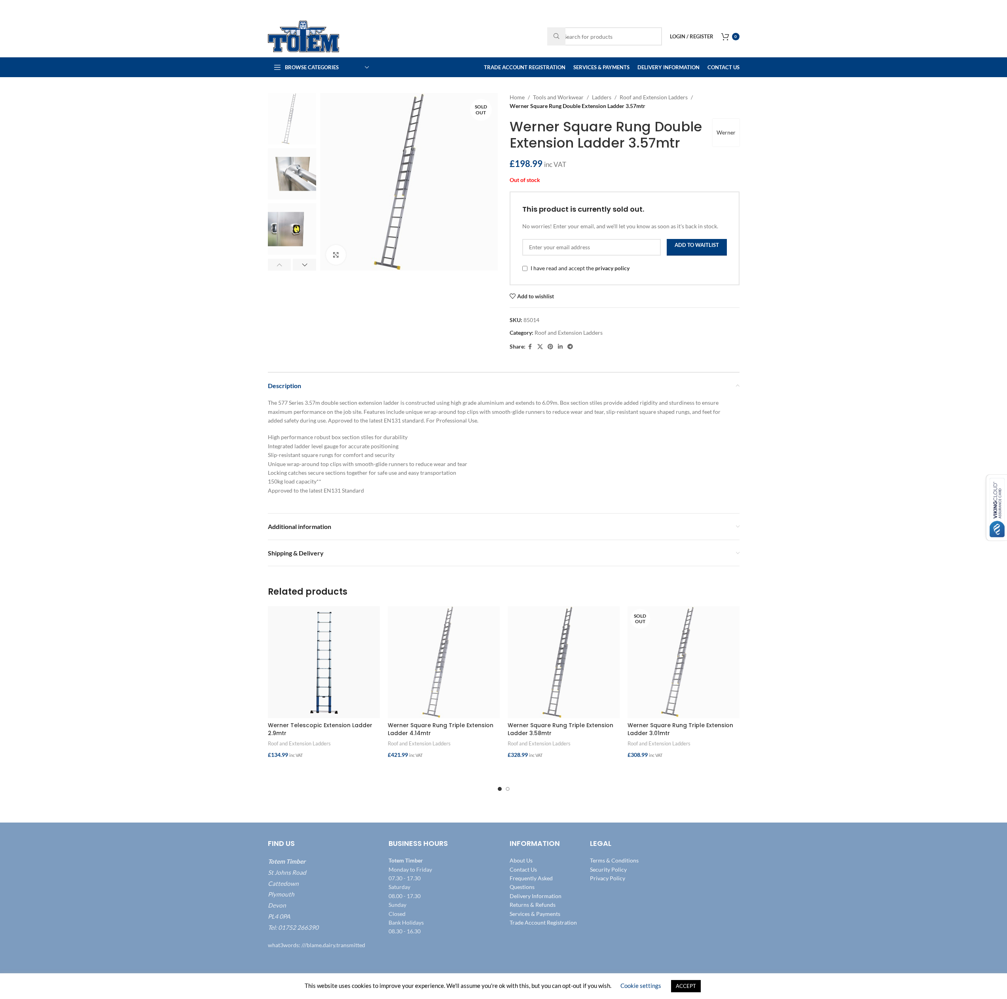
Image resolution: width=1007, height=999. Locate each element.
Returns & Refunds (533, 904)
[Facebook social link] (530, 346)
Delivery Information (535, 896)
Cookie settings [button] (640, 985)
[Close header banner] (997, 8)
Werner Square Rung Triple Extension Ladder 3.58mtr (560, 729)
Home (517, 97)
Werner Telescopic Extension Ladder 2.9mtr (320, 729)
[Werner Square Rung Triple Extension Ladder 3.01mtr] (684, 662)
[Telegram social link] (570, 346)
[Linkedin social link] (560, 346)
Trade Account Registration (543, 922)
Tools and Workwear (558, 97)
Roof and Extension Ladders (654, 97)
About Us (521, 860)
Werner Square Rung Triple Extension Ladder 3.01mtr (680, 729)
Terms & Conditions (614, 860)
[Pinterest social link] (550, 346)
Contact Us (523, 869)
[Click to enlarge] (336, 255)
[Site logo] (303, 35)
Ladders (601, 97)
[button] (279, 265)
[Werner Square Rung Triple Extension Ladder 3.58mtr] (564, 662)
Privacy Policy (607, 878)
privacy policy (612, 268)
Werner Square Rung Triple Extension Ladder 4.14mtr (440, 729)
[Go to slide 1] (500, 789)
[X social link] (540, 346)
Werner (726, 132)
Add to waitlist (697, 245)
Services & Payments (535, 913)
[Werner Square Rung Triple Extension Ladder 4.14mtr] (444, 662)
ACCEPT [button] (686, 986)
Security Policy (608, 869)
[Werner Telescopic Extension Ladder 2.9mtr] (324, 662)
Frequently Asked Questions (531, 882)
